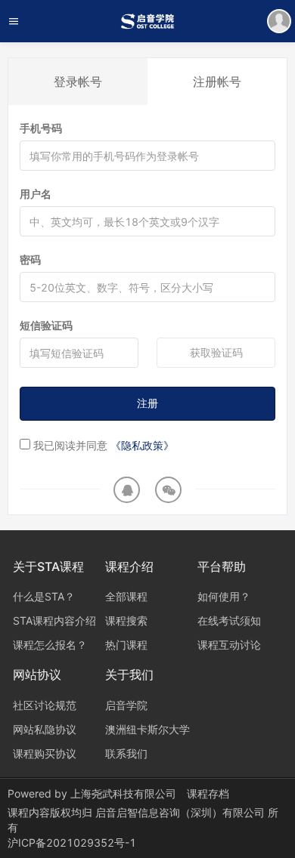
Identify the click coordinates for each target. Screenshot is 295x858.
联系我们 (126, 753)
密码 (30, 259)
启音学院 (126, 705)
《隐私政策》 (142, 445)
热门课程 (126, 644)
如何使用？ (223, 596)
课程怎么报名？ (50, 644)
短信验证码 (46, 325)
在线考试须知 (229, 620)
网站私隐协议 (44, 729)
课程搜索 (126, 620)
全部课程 (126, 596)
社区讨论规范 (44, 705)
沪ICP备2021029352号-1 (72, 842)
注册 (147, 403)
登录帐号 (78, 81)
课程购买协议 (44, 753)
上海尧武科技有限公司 (123, 793)
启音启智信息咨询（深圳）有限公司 (181, 812)
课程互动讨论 (229, 644)
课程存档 (208, 793)
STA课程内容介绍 (54, 620)
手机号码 (41, 128)
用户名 (35, 193)
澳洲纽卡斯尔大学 (147, 729)
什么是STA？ (44, 596)
